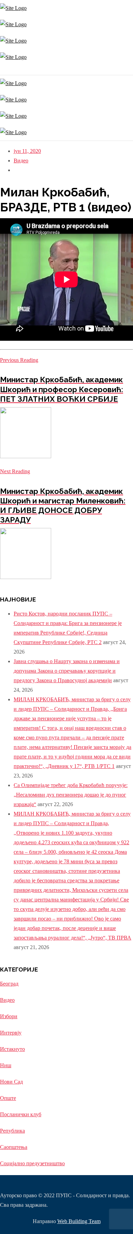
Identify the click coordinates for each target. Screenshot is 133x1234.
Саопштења (13, 1147)
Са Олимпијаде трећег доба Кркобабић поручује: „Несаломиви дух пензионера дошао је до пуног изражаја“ (71, 794)
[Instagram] (1, 70)
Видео (21, 160)
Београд (9, 984)
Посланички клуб (20, 1114)
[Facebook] (2, 70)
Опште (8, 1098)
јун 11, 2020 (27, 151)
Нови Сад (11, 1082)
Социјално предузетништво (32, 1163)
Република (12, 1131)
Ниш (5, 1065)
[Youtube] (4, 70)
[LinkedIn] (6, 70)
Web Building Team (79, 1221)
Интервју (10, 1033)
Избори (8, 1016)
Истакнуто (12, 1049)
